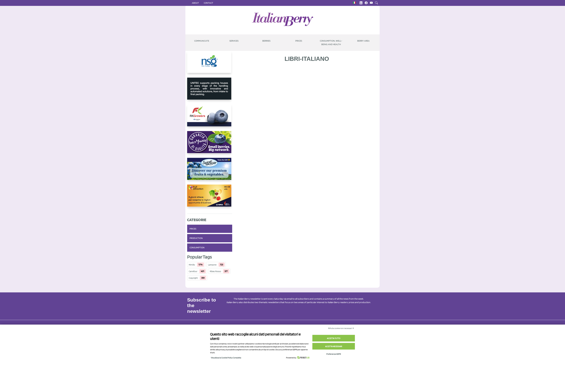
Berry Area (363, 40)
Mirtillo (192, 264)
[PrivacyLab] (302, 357)
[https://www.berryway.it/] (209, 144)
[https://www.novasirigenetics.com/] (209, 64)
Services (234, 40)
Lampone (212, 264)
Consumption (197, 247)
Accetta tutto (333, 338)
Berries (266, 40)
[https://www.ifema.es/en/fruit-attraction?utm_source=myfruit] (209, 198)
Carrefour (193, 271)
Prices (298, 40)
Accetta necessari (333, 346)
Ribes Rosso (215, 271)
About (195, 2)
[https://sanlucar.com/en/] (209, 171)
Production (196, 238)
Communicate (201, 40)
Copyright (193, 278)
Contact (208, 2)
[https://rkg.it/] (209, 117)
